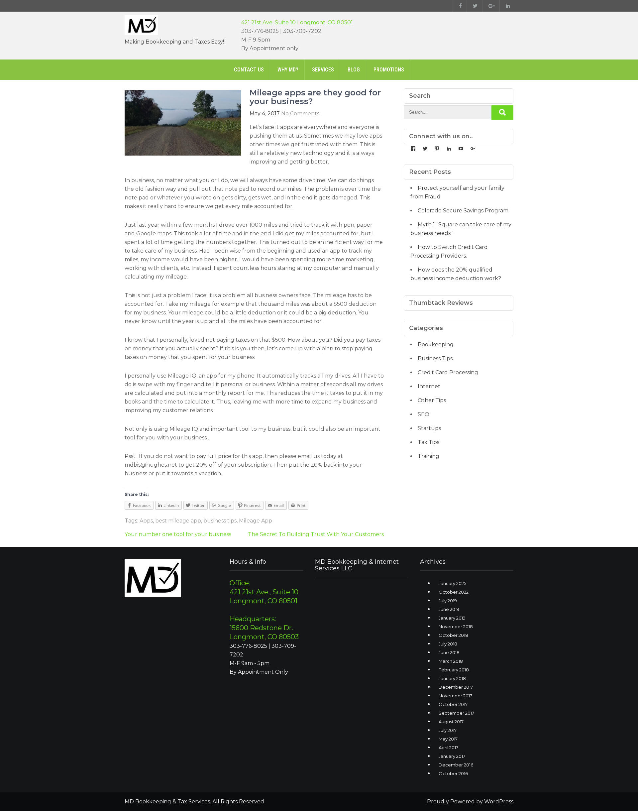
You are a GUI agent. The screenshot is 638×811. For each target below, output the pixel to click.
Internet (429, 386)
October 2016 (453, 773)
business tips (220, 521)
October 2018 (453, 635)
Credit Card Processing (448, 372)
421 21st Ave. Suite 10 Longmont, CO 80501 (297, 22)
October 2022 (454, 592)
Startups (429, 428)
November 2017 (455, 695)
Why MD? (287, 69)
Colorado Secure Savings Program (463, 210)
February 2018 (454, 669)
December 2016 (456, 764)
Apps (146, 521)
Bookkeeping (436, 344)
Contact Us (249, 69)
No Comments (300, 113)
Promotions (388, 69)
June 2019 (449, 609)
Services (323, 69)
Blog (354, 69)
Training (428, 456)
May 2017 (448, 739)
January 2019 (452, 618)
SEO (423, 414)
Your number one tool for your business (178, 534)
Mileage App (255, 521)
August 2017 (451, 721)
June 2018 (449, 652)
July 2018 (448, 643)
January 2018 (452, 678)
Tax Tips (428, 442)
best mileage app (178, 521)
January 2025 (452, 583)
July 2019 (448, 600)
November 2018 (456, 626)
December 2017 (456, 687)
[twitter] (474, 6)
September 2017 (456, 713)
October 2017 (453, 704)
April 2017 (448, 747)
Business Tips (435, 358)
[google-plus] (490, 6)
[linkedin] (506, 6)
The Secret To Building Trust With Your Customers (316, 534)
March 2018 (451, 661)
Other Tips (432, 400)
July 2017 (448, 730)
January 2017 (452, 756)
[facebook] (459, 6)
